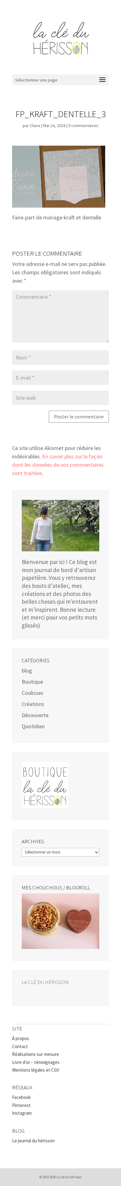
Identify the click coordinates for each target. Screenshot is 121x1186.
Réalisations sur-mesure (35, 1054)
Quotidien (33, 726)
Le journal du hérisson (33, 1141)
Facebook (21, 1097)
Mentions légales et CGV (35, 1070)
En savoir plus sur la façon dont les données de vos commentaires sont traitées (58, 465)
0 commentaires (83, 125)
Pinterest (21, 1105)
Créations (33, 704)
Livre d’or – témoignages (36, 1062)
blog (27, 670)
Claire (35, 125)
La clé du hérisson (45, 982)
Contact (20, 1046)
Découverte (35, 715)
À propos (20, 1038)
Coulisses (32, 692)
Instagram (22, 1113)
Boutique (32, 681)
